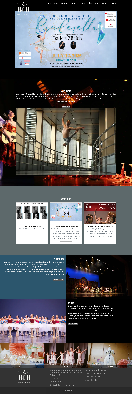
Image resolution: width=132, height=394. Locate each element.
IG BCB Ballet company (92, 377)
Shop (90, 3)
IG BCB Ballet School (91, 380)
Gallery (97, 3)
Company (74, 3)
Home (49, 3)
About (56, 3)
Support (105, 3)
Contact (113, 3)
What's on (64, 3)
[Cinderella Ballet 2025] (66, 39)
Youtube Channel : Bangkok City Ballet (97, 373)
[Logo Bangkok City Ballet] (23, 9)
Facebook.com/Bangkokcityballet (96, 370)
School (83, 3)
